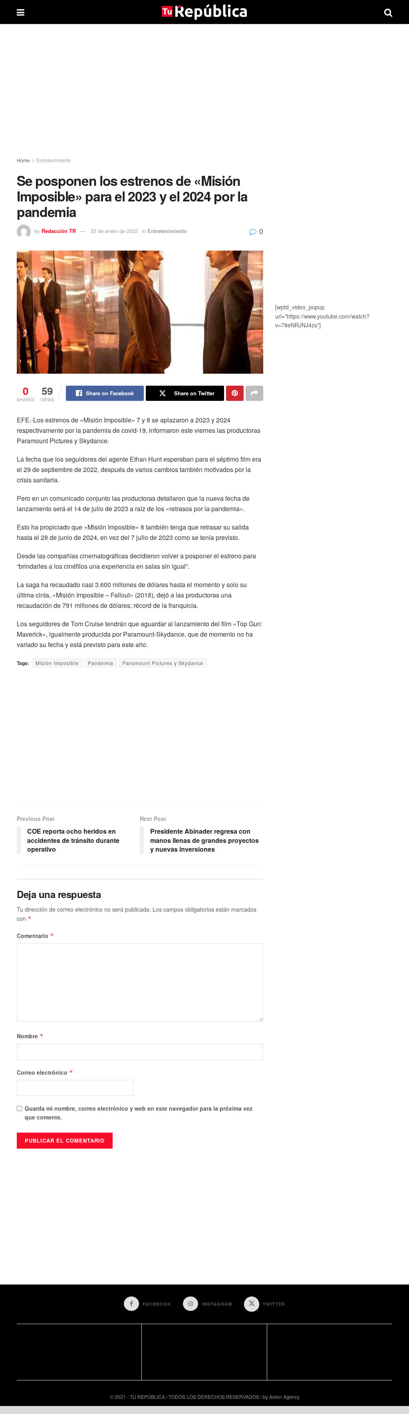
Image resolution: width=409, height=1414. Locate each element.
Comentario (35, 936)
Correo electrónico (45, 1072)
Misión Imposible (57, 662)
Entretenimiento (53, 160)
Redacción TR (59, 231)
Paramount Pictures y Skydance (163, 662)
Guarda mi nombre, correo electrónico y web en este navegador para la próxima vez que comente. (138, 1112)
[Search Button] (388, 12)
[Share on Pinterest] (235, 393)
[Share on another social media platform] (254, 393)
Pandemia (100, 662)
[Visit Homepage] (204, 12)
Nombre (30, 1036)
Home (23, 160)
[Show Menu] (20, 12)
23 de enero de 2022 (114, 231)
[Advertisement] (204, 92)
